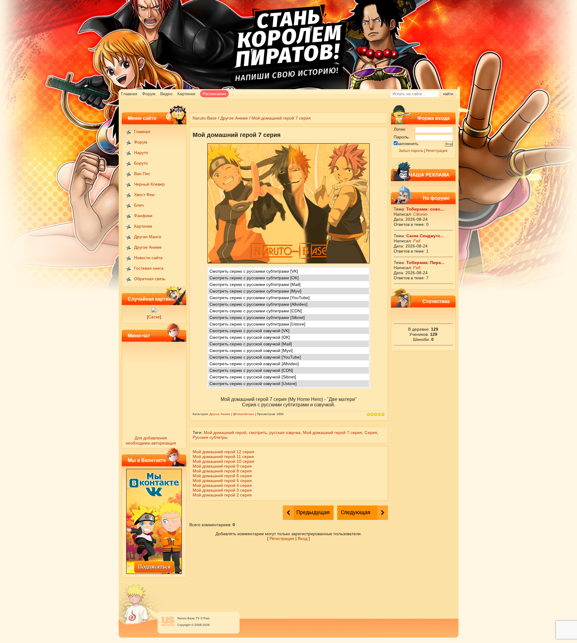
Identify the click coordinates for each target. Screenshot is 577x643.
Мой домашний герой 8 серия (222, 471)
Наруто (141, 152)
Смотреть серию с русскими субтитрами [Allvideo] (258, 304)
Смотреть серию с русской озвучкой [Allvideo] (254, 363)
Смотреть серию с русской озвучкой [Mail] (250, 343)
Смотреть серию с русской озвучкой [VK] (249, 330)
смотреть (258, 432)
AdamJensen (245, 414)
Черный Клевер (149, 184)
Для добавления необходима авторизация (151, 440)
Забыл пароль (411, 151)
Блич (139, 205)
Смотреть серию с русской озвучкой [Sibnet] (252, 377)
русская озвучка (285, 432)
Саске (154, 316)
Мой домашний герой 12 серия (223, 451)
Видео (166, 93)
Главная (129, 93)
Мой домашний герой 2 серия (222, 495)
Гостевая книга (148, 268)
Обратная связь (149, 278)
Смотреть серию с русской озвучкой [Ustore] (253, 383)
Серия (371, 432)
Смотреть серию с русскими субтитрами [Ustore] (257, 324)
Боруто (141, 163)
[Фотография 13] (153, 310)
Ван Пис (142, 173)
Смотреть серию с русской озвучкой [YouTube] (255, 357)
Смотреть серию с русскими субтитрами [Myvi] (255, 291)
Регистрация (436, 151)
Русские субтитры (210, 437)
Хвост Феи (144, 194)
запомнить (408, 143)
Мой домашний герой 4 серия (222, 485)
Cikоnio (420, 214)
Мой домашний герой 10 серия (223, 461)
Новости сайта (148, 257)
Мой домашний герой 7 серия (281, 118)
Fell (416, 240)
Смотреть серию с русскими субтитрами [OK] (254, 277)
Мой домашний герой (225, 432)
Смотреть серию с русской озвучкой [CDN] (251, 370)
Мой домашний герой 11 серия (223, 456)
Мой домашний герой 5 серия (222, 480)
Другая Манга (147, 236)
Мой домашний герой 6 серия (222, 475)
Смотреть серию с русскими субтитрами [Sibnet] (257, 317)
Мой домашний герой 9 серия (222, 466)
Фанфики (143, 215)
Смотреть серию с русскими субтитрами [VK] (253, 271)
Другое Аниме (148, 247)
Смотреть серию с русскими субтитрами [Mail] (255, 284)
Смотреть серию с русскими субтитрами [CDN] (255, 310)
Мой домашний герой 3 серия (222, 490)
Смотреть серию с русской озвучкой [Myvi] (251, 350)
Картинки (186, 93)
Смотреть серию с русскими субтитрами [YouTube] (259, 297)
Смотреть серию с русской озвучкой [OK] (249, 337)
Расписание (214, 93)
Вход (302, 538)
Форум (148, 93)
